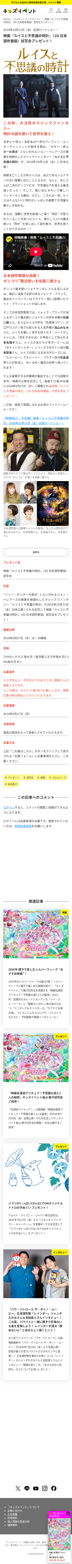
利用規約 (12, 1518)
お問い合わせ (15, 1510)
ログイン (9, 807)
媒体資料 (12, 1525)
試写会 (29, 777)
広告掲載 (12, 1514)
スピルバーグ (59, 777)
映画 (42, 777)
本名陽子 (12, 784)
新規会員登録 (23, 826)
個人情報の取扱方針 (19, 1521)
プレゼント (13, 777)
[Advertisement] (36, 863)
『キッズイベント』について (24, 1507)
